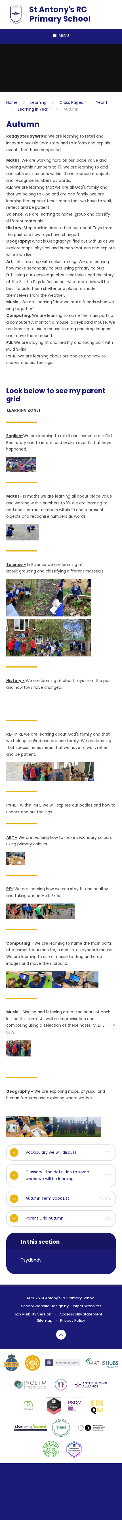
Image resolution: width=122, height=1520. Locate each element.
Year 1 (101, 102)
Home (12, 102)
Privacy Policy (72, 1320)
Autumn (71, 109)
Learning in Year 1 (34, 109)
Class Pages (71, 102)
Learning (38, 102)
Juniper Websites (85, 1306)
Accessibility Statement (80, 1314)
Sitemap (44, 1320)
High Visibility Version (32, 1314)
